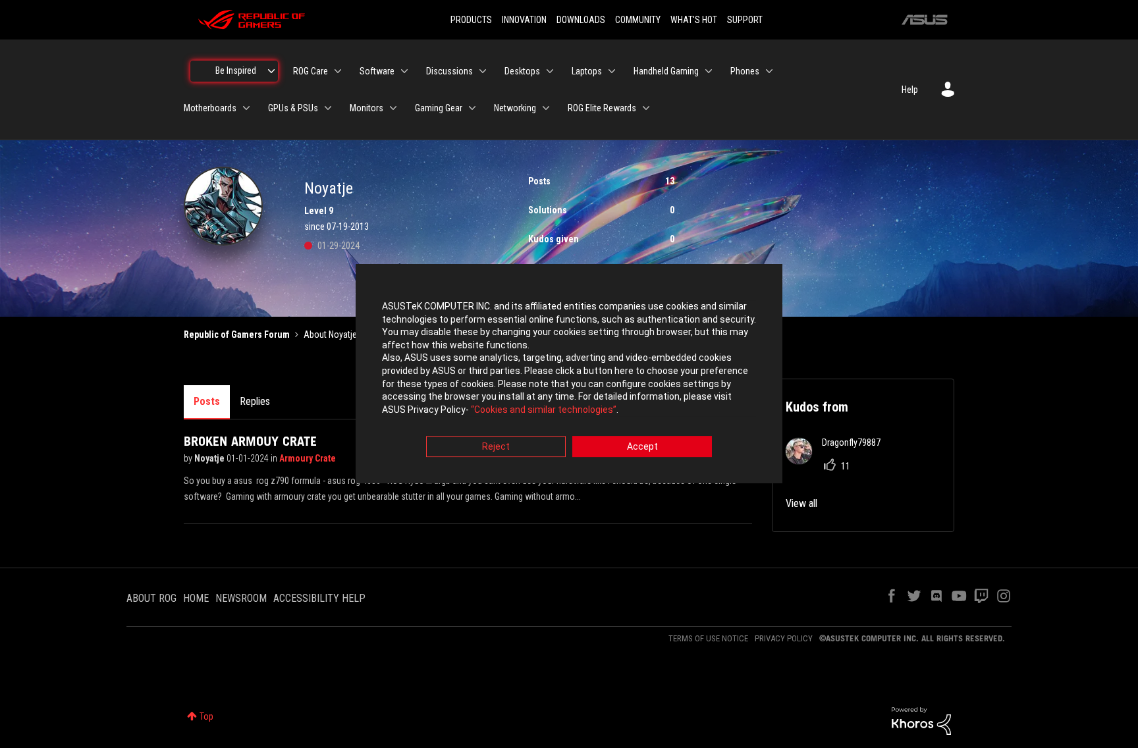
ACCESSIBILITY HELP (319, 598)
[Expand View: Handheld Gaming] (708, 71)
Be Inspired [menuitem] (235, 70)
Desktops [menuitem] (522, 71)
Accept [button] (642, 447)
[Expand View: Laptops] (611, 71)
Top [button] (206, 716)
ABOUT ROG (151, 598)
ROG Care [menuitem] (310, 71)
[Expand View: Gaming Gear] (472, 108)
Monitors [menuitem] (366, 108)
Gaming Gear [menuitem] (438, 108)
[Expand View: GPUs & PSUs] (328, 108)
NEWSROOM (241, 598)
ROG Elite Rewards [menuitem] (602, 108)
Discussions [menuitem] (449, 71)
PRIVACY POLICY (784, 638)
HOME (196, 598)
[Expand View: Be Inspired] (271, 71)
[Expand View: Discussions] (482, 71)
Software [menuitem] (377, 71)
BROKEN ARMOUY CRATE (250, 441)
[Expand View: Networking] (546, 108)
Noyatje (210, 458)
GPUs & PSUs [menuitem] (293, 108)
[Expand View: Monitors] (393, 108)
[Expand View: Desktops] (549, 71)
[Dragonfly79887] (838, 460)
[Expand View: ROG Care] (337, 71)
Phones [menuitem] (744, 71)
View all (801, 503)
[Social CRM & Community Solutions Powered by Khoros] (921, 720)
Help (910, 89)
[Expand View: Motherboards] (246, 108)
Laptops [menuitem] (587, 71)
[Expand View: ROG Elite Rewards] (646, 108)
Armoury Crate (307, 458)
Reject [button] (496, 447)
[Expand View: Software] (404, 71)
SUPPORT (745, 19)
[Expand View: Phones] (769, 71)
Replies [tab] (255, 401)
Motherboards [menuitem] (210, 108)
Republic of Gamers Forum (237, 334)
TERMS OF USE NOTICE (708, 638)
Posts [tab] (207, 401)
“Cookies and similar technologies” (543, 409)
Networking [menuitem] (515, 108)
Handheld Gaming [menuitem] (666, 71)
